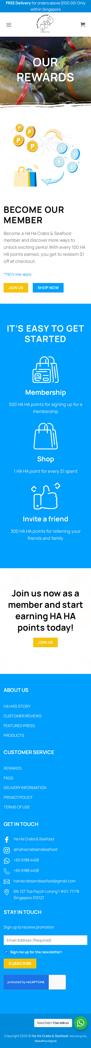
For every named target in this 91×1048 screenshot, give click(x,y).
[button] (9, 25)
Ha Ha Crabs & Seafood (34, 839)
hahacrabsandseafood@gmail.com (45, 881)
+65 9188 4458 (26, 860)
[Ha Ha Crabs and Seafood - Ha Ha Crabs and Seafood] (45, 24)
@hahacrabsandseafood (35, 849)
